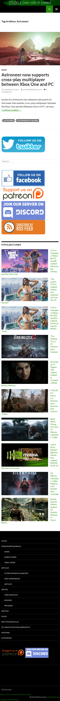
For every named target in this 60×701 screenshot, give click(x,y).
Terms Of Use (5, 694)
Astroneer (9, 120)
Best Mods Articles (10, 622)
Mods (4, 616)
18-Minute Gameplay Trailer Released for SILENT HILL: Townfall (54, 483)
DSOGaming (6, 689)
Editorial (5, 632)
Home (4, 541)
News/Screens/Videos (11, 546)
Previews (8, 606)
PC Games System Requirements (15, 627)
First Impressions (12, 579)
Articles (5, 568)
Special (4, 589)
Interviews (6, 638)
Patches (5, 611)
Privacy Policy (25, 694)
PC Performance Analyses (16, 573)
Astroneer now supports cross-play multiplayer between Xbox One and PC (27, 79)
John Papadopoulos (32, 89)
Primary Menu (56, 9)
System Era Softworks (28, 120)
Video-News (9, 562)
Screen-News (10, 557)
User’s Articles (11, 595)
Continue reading (11, 110)
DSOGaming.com (53, 697)
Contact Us (15, 694)
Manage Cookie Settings (9, 700)
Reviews (8, 600)
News (4, 70)
